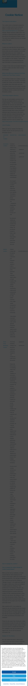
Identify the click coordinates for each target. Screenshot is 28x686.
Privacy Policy (12, 683)
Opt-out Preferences (20, 683)
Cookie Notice (6, 683)
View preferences (14, 680)
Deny (14, 676)
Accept (14, 672)
